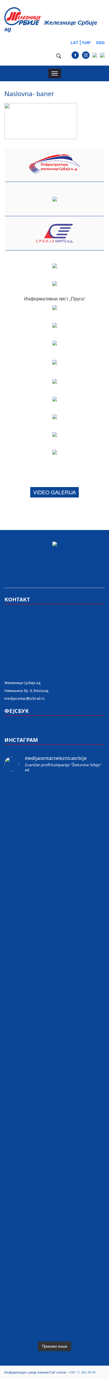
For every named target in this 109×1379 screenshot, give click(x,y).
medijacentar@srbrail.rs (24, 698)
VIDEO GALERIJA (54, 492)
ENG (100, 42)
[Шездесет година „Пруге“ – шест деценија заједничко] (54, 1227)
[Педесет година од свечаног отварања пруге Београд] (54, 1063)
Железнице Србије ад (22, 682)
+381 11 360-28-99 (81, 1372)
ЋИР (86, 42)
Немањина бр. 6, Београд (26, 690)
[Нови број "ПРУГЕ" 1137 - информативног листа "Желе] (54, 818)
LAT (74, 42)
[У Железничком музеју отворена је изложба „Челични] (54, 941)
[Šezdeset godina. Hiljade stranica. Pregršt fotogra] (54, 1096)
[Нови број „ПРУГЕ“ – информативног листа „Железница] (54, 792)
